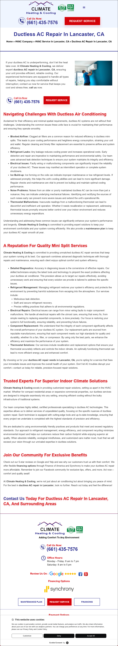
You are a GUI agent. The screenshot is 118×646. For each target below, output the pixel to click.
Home (9, 41)
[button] (84, 7)
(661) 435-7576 (42, 22)
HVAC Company (24, 41)
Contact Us (14, 498)
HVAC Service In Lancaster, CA (52, 41)
